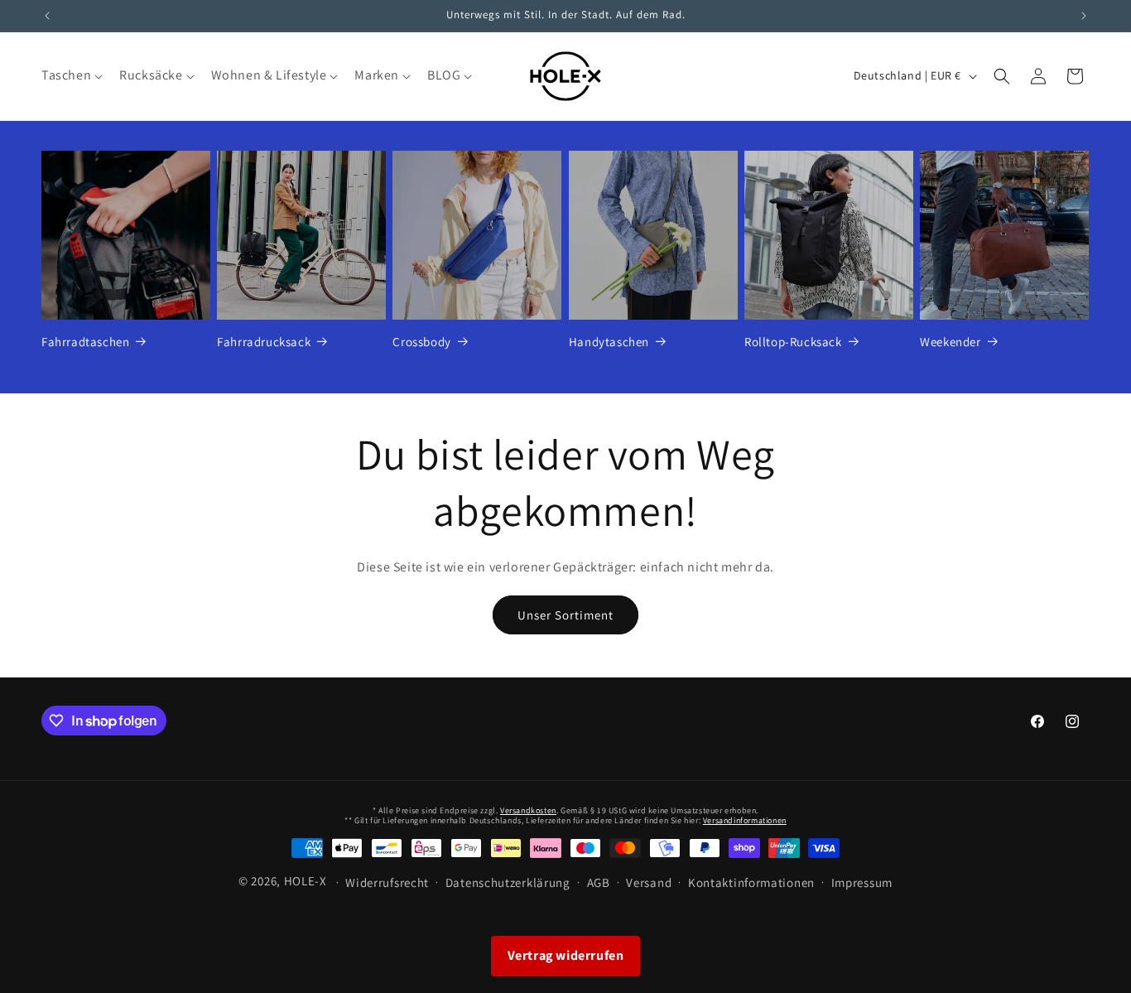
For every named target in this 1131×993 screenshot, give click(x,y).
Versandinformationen (745, 820)
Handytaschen (609, 341)
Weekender (950, 341)
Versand (648, 882)
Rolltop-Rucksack (793, 341)
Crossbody (421, 341)
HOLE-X (305, 881)
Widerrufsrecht (387, 882)
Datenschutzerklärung (507, 882)
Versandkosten (528, 810)
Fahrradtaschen (85, 341)
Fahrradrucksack (263, 341)
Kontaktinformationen (751, 882)
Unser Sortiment (565, 615)
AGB (598, 882)
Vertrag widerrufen (566, 955)
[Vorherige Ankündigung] (47, 15)
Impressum (862, 882)
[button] (70, 75)
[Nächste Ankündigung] (1084, 15)
